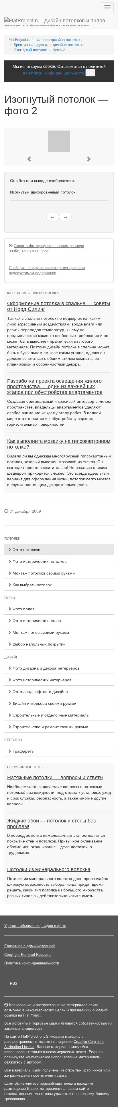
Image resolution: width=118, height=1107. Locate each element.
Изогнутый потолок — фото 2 (39, 49)
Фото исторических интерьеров (41, 679)
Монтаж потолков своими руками (43, 573)
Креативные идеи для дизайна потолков (49, 44)
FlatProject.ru (19, 39)
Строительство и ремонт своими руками (49, 726)
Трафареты (22, 751)
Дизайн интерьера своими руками (43, 703)
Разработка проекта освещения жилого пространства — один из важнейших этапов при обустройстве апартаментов (55, 386)
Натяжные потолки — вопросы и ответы (55, 777)
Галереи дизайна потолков (59, 39)
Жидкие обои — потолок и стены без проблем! (51, 823)
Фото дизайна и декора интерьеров (45, 668)
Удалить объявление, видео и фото (35, 925)
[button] (29, 159)
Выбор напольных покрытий (38, 644)
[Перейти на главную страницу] (59, 21)
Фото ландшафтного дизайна (39, 691)
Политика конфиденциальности (31, 963)
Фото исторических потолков (38, 561)
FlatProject (32, 1015)
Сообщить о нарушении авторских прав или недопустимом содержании (47, 270)
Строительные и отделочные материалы (50, 715)
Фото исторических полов (36, 620)
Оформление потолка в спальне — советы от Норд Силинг (58, 306)
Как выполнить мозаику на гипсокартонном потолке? (58, 444)
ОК (90, 73)
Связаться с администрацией (29, 945)
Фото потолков (25, 549)
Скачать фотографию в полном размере (49, 245)
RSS (13, 983)
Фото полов (22, 608)
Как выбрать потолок (31, 584)
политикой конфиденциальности (53, 73)
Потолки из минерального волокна (49, 869)
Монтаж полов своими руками (40, 632)
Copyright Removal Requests (27, 954)
